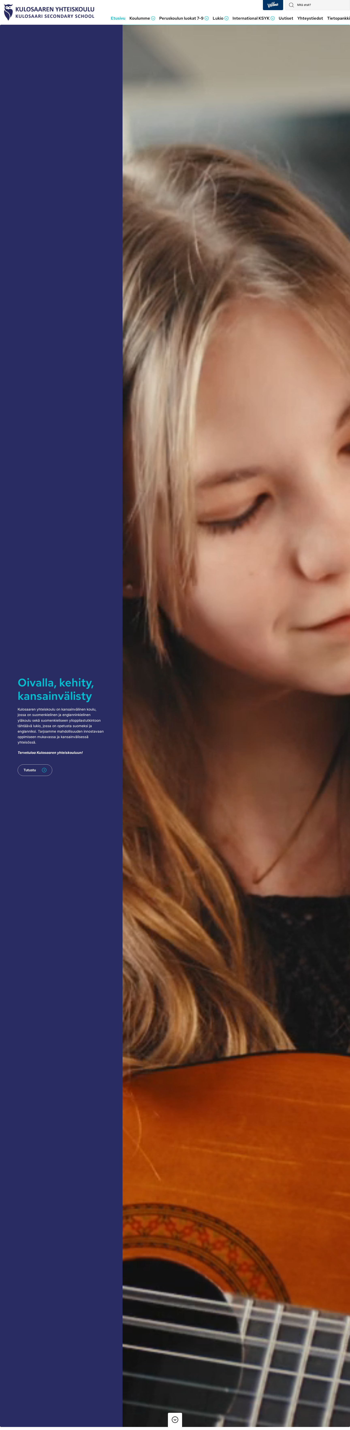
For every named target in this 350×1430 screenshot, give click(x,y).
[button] (142, 18)
